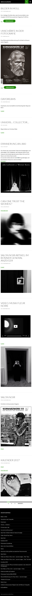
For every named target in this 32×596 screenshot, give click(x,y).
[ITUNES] (3, 161)
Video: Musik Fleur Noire (13, 304)
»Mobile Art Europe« (5, 579)
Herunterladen (9, 21)
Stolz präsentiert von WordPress (7, 594)
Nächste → (21, 503)
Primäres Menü (30, 2)
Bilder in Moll (10, 8)
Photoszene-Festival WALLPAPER (8, 574)
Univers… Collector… (15, 122)
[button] (15, 326)
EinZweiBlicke (4, 587)
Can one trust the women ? (13, 202)
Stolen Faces (3, 582)
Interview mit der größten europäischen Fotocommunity (14, 551)
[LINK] (2, 111)
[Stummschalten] (26, 336)
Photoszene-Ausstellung (6, 543)
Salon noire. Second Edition (7, 546)
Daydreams (8, 99)
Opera (2, 548)
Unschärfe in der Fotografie (12, 32)
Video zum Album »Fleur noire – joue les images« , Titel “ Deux (15, 556)
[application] (16, 326)
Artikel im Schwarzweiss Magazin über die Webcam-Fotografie (15, 584)
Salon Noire (3, 554)
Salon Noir (8, 397)
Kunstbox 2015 (4, 562)
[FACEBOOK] (4, 210)
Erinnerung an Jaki (13, 143)
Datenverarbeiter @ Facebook (8, 571)
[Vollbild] (28, 336)
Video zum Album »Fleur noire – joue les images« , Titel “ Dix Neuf (16, 559)
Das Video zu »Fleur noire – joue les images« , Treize (12, 568)
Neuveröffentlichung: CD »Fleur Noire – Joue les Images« (14, 576)
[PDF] (2, 88)
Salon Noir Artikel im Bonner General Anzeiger (15, 258)
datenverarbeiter (6, 2)
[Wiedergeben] (2, 336)
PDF (2, 21)
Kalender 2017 (10, 460)
